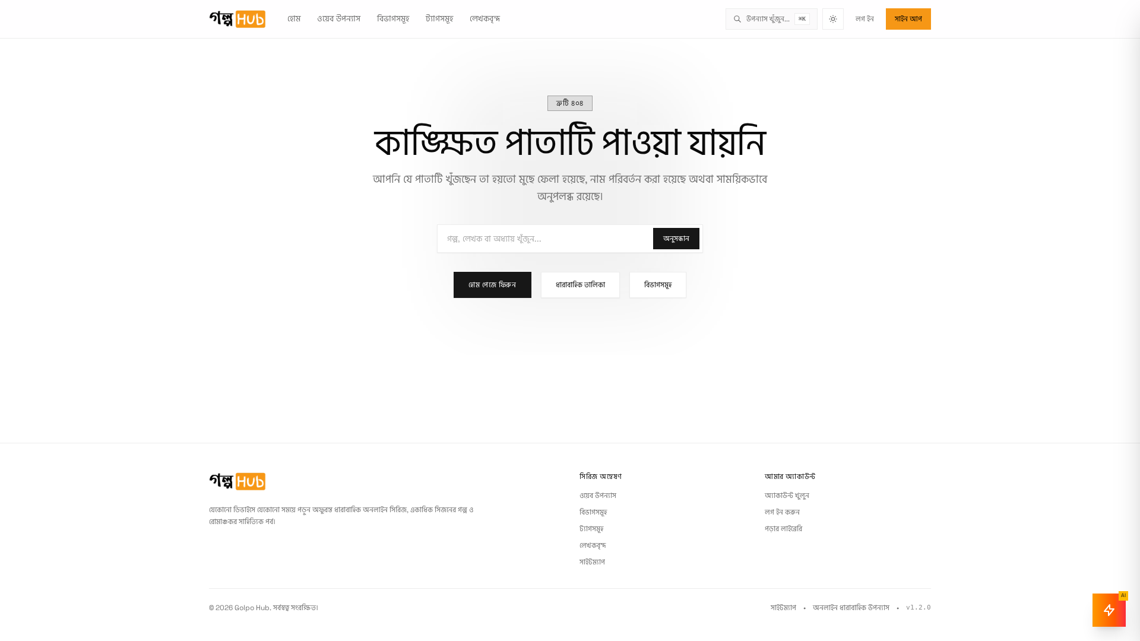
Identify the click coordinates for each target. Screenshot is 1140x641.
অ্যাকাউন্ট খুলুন (787, 495)
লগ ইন (865, 19)
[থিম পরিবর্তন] (833, 19)
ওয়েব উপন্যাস (338, 18)
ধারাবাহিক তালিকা (580, 285)
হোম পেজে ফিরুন (492, 285)
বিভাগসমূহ (393, 18)
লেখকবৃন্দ (485, 18)
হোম (293, 18)
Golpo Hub (252, 608)
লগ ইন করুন (782, 512)
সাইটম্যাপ (592, 562)
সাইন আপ (908, 19)
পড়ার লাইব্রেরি (783, 529)
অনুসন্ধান (676, 238)
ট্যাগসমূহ (439, 18)
